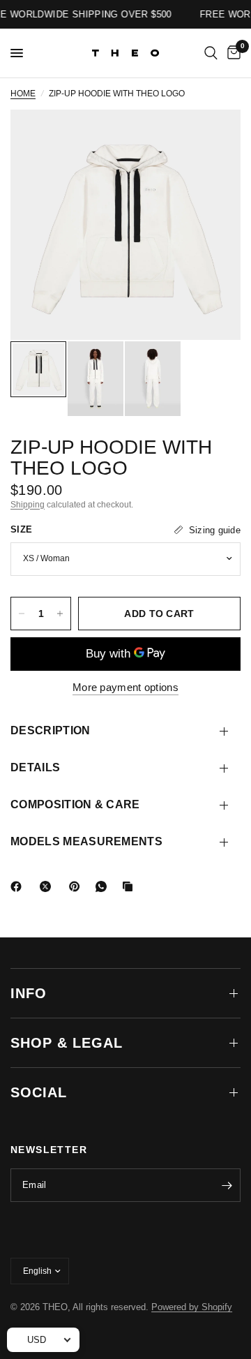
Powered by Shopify (191, 1307)
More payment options (125, 687)
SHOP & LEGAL (66, 1042)
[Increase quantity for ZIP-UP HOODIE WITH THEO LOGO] (60, 613)
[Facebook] (18, 886)
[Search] (210, 53)
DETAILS (35, 767)
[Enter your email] (227, 1185)
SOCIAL (38, 1092)
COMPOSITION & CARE (75, 804)
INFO (28, 993)
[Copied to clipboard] (130, 886)
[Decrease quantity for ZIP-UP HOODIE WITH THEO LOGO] (21, 613)
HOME (23, 93)
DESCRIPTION (50, 730)
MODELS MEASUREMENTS (86, 841)
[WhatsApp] (104, 886)
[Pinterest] (77, 886)
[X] (48, 886)
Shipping (27, 505)
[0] (231, 53)
